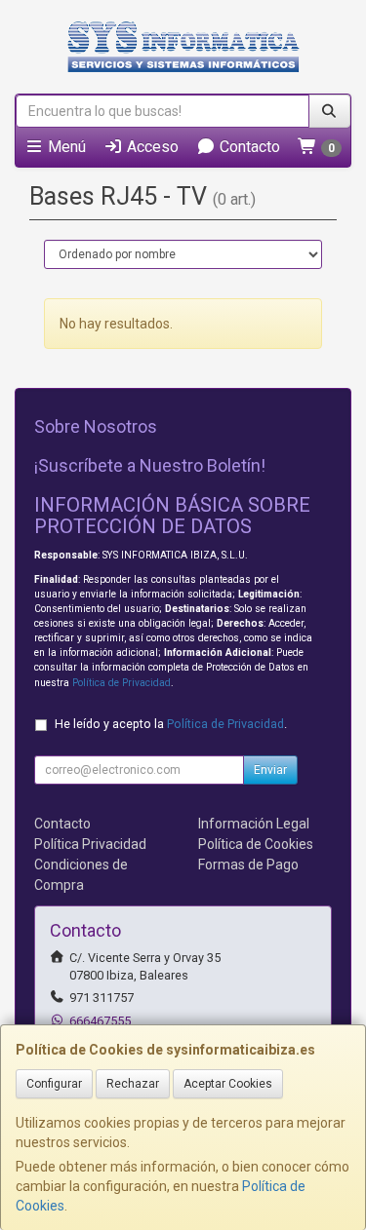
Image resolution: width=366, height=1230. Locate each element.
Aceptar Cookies (227, 1084)
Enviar (270, 770)
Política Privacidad (90, 844)
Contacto (248, 146)
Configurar (54, 1084)
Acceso (151, 146)
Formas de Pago (248, 864)
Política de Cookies (255, 844)
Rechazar (132, 1084)
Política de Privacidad (121, 682)
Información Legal (253, 823)
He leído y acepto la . (171, 723)
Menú (65, 146)
